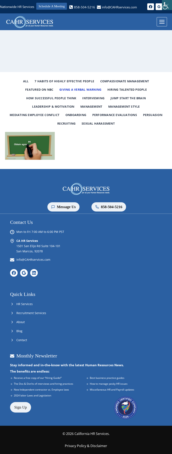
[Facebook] (150, 6)
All (26, 81)
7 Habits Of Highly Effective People (64, 81)
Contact (21, 340)
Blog (19, 331)
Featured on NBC (39, 90)
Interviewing (93, 98)
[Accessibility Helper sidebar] (167, 5)
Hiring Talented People (127, 90)
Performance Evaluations (114, 115)
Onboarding (75, 115)
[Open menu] (162, 21)
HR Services (24, 304)
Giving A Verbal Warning (80, 90)
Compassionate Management (124, 81)
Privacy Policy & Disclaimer (86, 446)
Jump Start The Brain (128, 98)
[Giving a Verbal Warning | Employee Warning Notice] (30, 146)
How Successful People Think (51, 98)
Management (91, 106)
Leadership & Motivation (53, 106)
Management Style (124, 106)
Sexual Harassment (98, 123)
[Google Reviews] (159, 6)
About (20, 322)
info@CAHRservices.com (33, 260)
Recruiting (66, 123)
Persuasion (152, 115)
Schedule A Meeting (52, 6)
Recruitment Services (31, 313)
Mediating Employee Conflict (34, 115)
